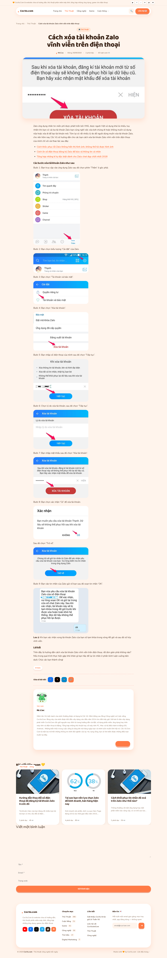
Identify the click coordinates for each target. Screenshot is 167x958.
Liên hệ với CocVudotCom (93, 925)
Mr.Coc (61, 53)
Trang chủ (57, 11)
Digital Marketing (71, 939)
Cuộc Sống (102, 11)
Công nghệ (81, 11)
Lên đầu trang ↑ (143, 952)
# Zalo (37, 668)
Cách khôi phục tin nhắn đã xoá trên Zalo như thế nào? (128, 799)
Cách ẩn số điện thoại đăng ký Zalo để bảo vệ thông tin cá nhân (69, 151)
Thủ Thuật (69, 11)
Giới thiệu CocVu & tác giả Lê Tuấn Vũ (96, 918)
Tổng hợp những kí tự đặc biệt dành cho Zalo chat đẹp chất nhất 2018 (72, 156)
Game (91, 11)
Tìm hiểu (67, 935)
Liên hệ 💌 (142, 11)
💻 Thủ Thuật (83, 29)
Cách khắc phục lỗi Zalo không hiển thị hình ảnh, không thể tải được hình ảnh (75, 146)
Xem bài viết (123, 743)
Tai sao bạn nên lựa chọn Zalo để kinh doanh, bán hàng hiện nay (82, 801)
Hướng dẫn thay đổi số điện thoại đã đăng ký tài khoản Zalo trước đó (37, 801)
